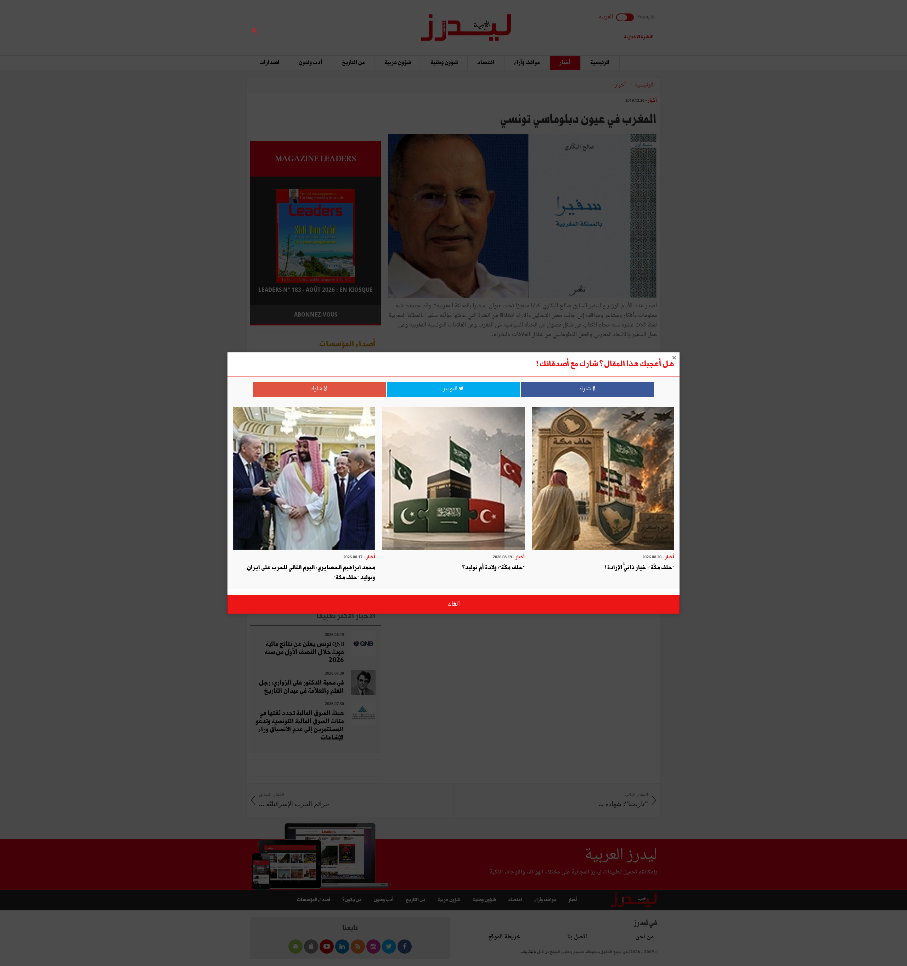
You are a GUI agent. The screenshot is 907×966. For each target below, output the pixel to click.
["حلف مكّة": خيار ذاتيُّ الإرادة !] (603, 479)
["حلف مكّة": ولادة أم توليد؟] (453, 479)
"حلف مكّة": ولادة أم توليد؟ (493, 567)
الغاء (453, 604)
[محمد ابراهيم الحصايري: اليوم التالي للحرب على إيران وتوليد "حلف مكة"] (304, 479)
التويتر (451, 389)
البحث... (377, 23)
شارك (585, 389)
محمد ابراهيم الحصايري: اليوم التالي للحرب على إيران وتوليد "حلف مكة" (311, 572)
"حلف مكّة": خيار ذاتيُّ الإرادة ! (639, 567)
